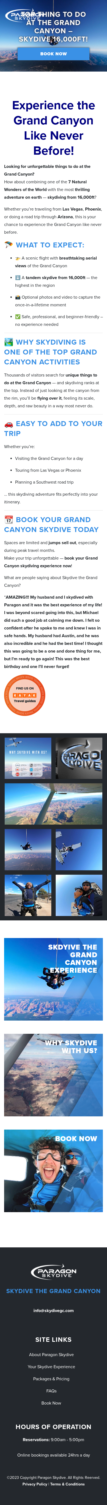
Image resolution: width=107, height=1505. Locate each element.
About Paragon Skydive (51, 1354)
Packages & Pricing (51, 1379)
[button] (8, 36)
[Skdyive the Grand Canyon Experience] (53, 979)
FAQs (51, 1391)
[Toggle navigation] (99, 15)
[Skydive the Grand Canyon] (24, 15)
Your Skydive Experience (51, 1367)
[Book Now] (53, 1171)
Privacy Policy (34, 1484)
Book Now (53, 54)
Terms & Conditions (67, 1484)
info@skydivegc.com (53, 1310)
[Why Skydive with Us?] (53, 1075)
